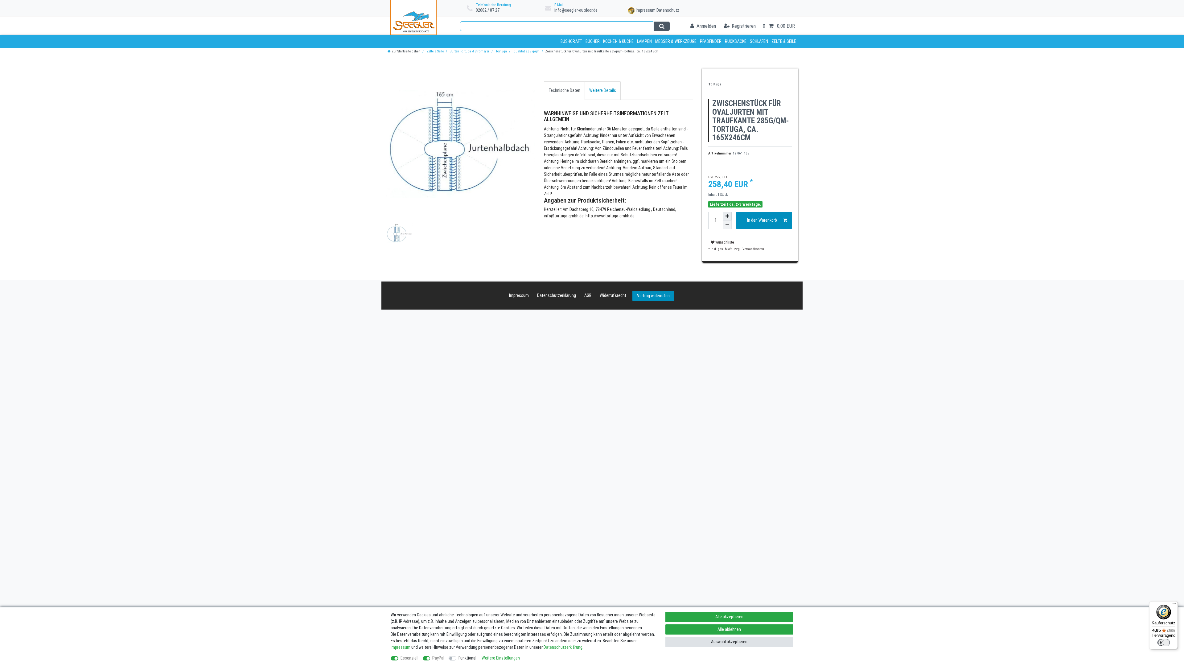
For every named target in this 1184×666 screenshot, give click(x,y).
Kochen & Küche (618, 41)
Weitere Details (602, 90)
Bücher (593, 41)
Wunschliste (724, 242)
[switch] (1163, 642)
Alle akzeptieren (729, 616)
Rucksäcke (735, 41)
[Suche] (661, 26)
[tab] (564, 90)
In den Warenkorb (762, 220)
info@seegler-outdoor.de (576, 10)
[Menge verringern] (727, 224)
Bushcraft (571, 41)
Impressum (646, 10)
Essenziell (409, 658)
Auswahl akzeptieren (729, 641)
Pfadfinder (711, 41)
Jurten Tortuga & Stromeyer (469, 51)
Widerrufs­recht (613, 295)
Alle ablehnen (729, 629)
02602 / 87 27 (488, 10)
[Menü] (1174, 605)
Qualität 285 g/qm (526, 51)
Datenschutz (667, 10)
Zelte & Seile (783, 41)
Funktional (467, 658)
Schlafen (759, 41)
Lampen (644, 41)
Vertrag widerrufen (653, 295)
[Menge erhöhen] (727, 216)
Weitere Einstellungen (501, 658)
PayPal (438, 658)
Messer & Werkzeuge (676, 41)
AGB (587, 295)
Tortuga (501, 51)
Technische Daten (564, 90)
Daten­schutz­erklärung (556, 295)
